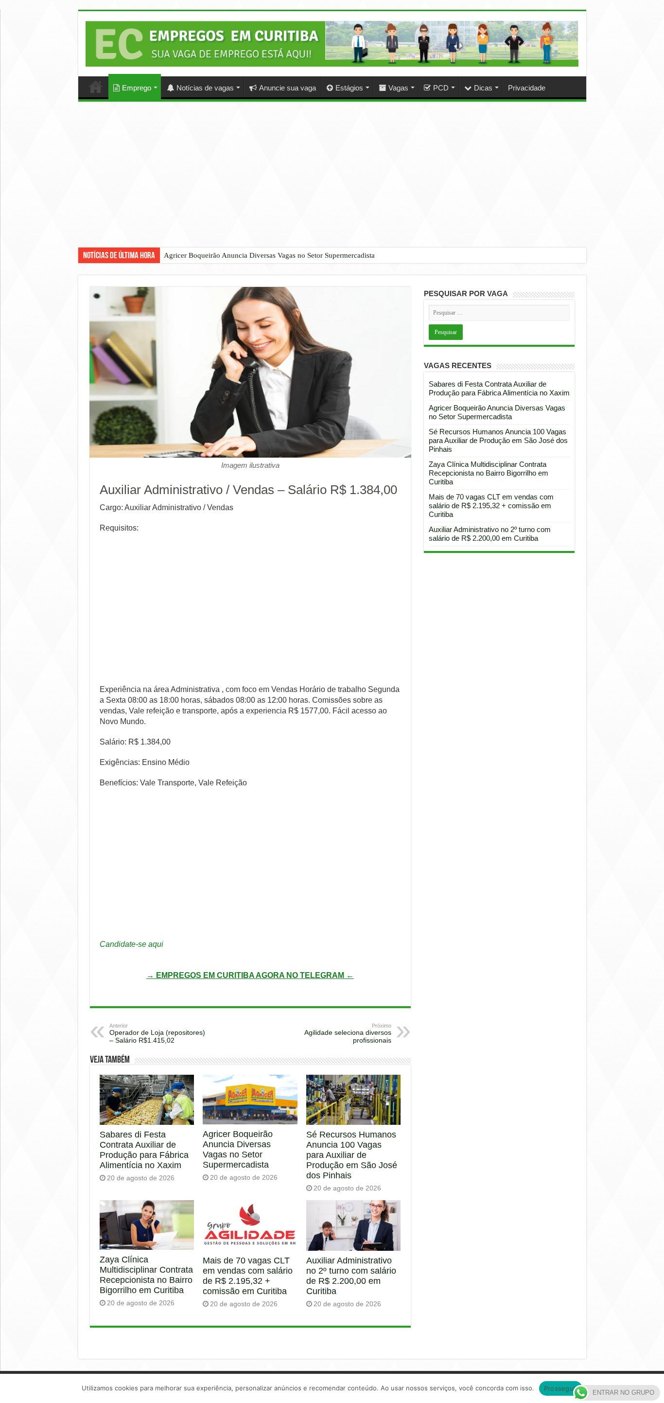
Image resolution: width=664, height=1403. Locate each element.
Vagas (398, 88)
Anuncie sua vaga (287, 88)
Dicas (483, 88)
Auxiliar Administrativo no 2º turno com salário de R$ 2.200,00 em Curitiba (351, 1276)
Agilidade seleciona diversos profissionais (347, 1033)
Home (95, 86)
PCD (441, 88)
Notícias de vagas (205, 88)
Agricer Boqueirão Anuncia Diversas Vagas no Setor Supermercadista (269, 255)
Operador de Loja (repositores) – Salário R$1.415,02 (157, 1033)
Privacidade (526, 88)
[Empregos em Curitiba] (332, 43)
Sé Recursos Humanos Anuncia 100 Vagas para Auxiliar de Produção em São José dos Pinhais (351, 1155)
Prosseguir (561, 1388)
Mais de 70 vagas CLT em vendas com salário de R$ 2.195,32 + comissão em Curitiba (248, 1276)
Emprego (136, 88)
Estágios (349, 88)
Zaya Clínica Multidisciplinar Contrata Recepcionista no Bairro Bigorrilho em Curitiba (146, 1275)
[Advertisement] (332, 182)
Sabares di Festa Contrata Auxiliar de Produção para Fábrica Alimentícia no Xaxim (144, 1150)
